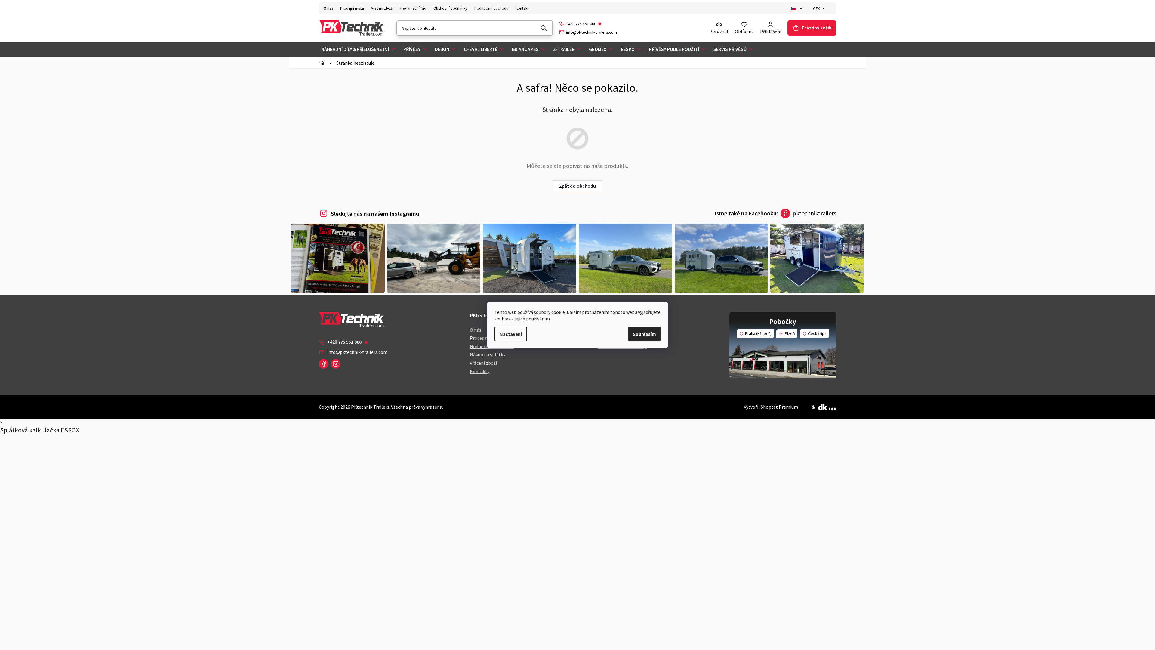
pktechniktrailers (814, 213)
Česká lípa (817, 333)
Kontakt (522, 8)
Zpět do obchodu (577, 186)
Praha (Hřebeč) (758, 333)
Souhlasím (644, 334)
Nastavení (511, 334)
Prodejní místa (352, 8)
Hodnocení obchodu (491, 8)
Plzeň (790, 333)
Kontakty (479, 371)
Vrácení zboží (382, 8)
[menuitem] (359, 49)
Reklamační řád (413, 8)
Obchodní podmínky (450, 8)
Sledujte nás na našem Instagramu (375, 213)
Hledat (543, 28)
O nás (328, 8)
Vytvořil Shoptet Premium (771, 407)
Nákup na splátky (487, 354)
